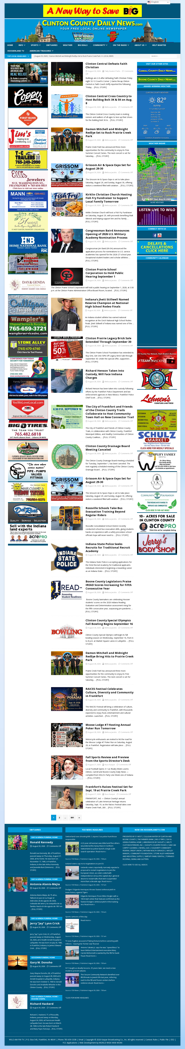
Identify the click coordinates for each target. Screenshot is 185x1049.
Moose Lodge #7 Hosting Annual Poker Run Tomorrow (108, 726)
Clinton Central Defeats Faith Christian (106, 65)
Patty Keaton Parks (112, 71)
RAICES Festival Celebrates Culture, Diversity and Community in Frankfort (109, 692)
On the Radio (120, 45)
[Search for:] (163, 56)
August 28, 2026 (94, 205)
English (155, 2)
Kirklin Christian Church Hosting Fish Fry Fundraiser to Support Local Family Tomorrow (109, 198)
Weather (67, 45)
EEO (172, 1039)
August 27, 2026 (94, 764)
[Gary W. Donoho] (17, 971)
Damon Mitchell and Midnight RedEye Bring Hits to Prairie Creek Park (110, 656)
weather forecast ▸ (157, 138)
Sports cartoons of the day (76, 916)
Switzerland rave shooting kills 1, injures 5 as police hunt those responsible (91, 838)
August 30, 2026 (94, 71)
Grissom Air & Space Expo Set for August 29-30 (108, 166)
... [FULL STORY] (36, 909)
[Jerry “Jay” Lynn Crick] (17, 932)
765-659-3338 (70, 1039)
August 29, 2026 (94, 140)
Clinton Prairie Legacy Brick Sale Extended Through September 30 (108, 340)
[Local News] (67, 74)
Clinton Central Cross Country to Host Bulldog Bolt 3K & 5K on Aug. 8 (109, 99)
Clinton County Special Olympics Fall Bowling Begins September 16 (109, 622)
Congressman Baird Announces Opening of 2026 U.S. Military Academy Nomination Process (107, 234)
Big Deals (82, 45)
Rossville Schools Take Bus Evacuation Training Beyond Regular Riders (105, 511)
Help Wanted (159, 45)
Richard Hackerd (44, 1000)
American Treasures (40, 51)
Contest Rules (151, 1039)
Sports (34, 45)
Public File (164, 1039)
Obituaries (51, 45)
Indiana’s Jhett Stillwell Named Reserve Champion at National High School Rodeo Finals (107, 303)
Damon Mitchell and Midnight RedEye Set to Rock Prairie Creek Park (108, 132)
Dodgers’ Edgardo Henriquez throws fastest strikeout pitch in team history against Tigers (90, 891)
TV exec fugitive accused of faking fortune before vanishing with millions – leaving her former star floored (91, 942)
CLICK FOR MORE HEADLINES (77, 998)
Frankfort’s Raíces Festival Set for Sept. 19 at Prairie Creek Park (109, 788)
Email (81, 1039)
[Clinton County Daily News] (92, 30)
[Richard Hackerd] (17, 1011)
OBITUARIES (35, 829)
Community (99, 45)
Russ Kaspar (110, 764)
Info (21, 45)
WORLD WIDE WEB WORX (110, 1042)
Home (10, 45)
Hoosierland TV (15, 51)
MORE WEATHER (157, 202)
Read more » (101, 851)
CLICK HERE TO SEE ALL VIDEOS (135, 864)
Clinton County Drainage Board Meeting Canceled (108, 447)
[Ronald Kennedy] (17, 852)
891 (72, 817)
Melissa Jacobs (111, 107)
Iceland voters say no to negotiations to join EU (84, 863)
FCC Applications (70, 1042)
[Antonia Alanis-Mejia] (17, 893)
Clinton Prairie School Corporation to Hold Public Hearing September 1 (104, 273)
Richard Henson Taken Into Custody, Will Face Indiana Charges (105, 374)
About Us (139, 45)
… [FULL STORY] (99, 87)
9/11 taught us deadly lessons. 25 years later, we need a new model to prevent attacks (90, 969)
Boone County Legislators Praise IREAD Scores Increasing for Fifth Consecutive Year (109, 585)
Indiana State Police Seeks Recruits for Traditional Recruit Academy (108, 547)
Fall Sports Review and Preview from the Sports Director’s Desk (108, 759)
